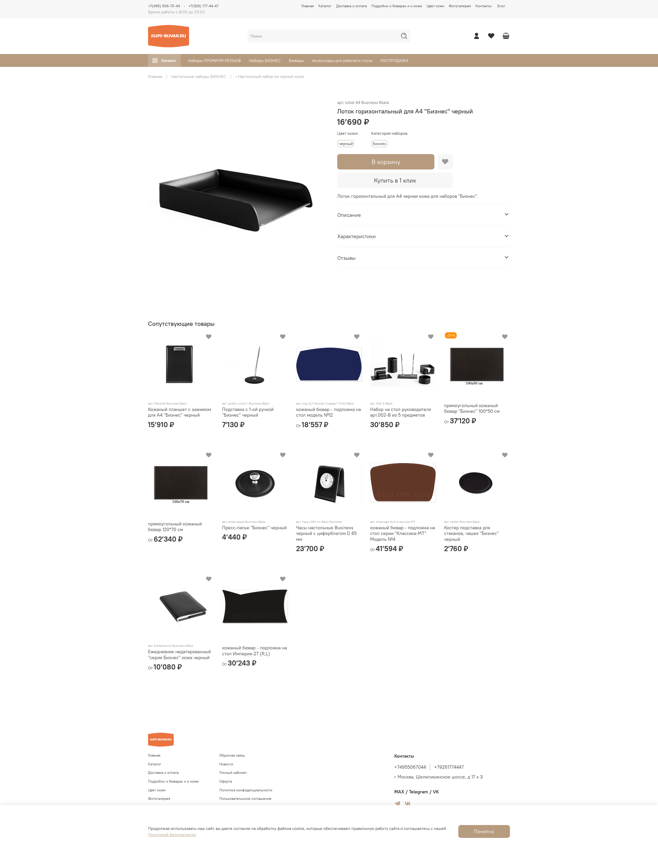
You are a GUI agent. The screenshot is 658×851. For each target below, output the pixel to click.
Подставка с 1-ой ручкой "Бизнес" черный (247, 412)
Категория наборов (389, 133)
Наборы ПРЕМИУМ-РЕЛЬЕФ (214, 60)
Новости (226, 764)
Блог (501, 6)
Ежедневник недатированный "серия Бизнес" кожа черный (179, 654)
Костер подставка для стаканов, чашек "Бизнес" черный (471, 533)
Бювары (296, 60)
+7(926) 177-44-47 (203, 6)
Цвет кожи (435, 6)
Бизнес (379, 143)
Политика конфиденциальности (245, 790)
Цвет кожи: (347, 133)
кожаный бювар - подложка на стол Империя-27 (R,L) (254, 651)
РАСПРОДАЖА (394, 60)
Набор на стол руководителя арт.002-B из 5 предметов (400, 412)
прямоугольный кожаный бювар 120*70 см (175, 527)
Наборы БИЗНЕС (265, 60)
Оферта (225, 781)
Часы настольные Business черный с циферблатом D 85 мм (326, 533)
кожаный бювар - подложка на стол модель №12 (328, 412)
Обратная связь (232, 755)
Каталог (325, 6)
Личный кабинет (233, 772)
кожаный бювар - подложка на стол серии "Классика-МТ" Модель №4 (402, 533)
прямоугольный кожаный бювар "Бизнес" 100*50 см (472, 408)
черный (346, 143)
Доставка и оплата (351, 6)
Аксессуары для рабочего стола (342, 60)
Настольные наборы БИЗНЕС (198, 76)
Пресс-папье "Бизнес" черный (254, 528)
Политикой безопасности (172, 834)
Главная (307, 6)
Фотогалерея (460, 6)
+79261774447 (449, 767)
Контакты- (484, 6)
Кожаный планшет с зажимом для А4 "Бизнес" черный (179, 412)
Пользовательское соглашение (245, 798)
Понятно (484, 831)
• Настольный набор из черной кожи (269, 76)
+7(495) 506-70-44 (164, 6)
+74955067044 (410, 767)
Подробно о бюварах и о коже (396, 6)
